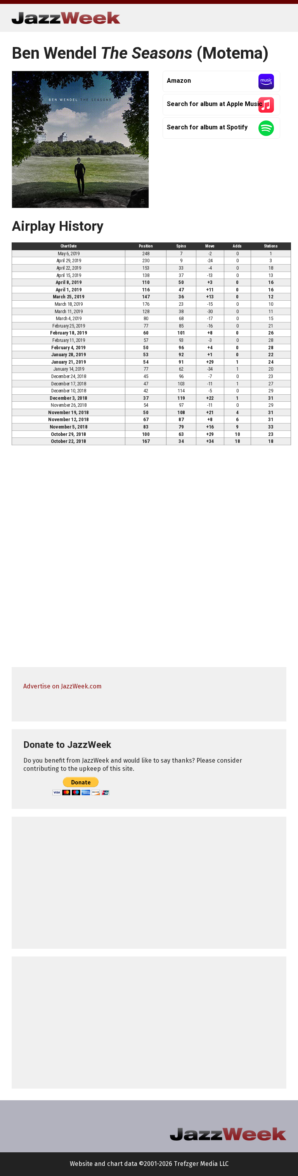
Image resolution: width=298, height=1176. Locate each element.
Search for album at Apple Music (214, 104)
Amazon (179, 80)
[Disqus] (149, 560)
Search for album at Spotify (207, 127)
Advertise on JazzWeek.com (62, 686)
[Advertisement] (149, 882)
